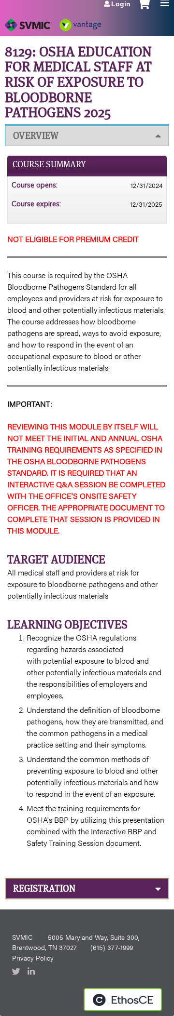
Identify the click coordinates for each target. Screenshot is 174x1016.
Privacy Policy (33, 958)
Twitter (17, 972)
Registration (44, 888)
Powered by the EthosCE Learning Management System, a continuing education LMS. (123, 999)
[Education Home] (53, 21)
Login (120, 3)
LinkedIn (32, 972)
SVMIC (22, 937)
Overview (35, 136)
